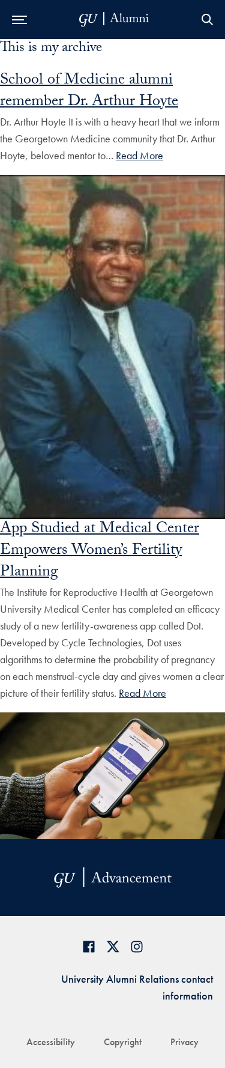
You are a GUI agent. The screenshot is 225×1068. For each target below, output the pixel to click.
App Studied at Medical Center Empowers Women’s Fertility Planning (99, 551)
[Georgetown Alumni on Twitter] (113, 946)
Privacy (184, 1042)
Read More (139, 155)
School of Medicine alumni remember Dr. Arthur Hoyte (89, 92)
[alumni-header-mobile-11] (114, 19)
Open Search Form (207, 19)
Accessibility (50, 1042)
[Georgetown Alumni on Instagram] (137, 946)
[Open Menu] (19, 19)
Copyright (123, 1042)
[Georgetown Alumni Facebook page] (89, 946)
